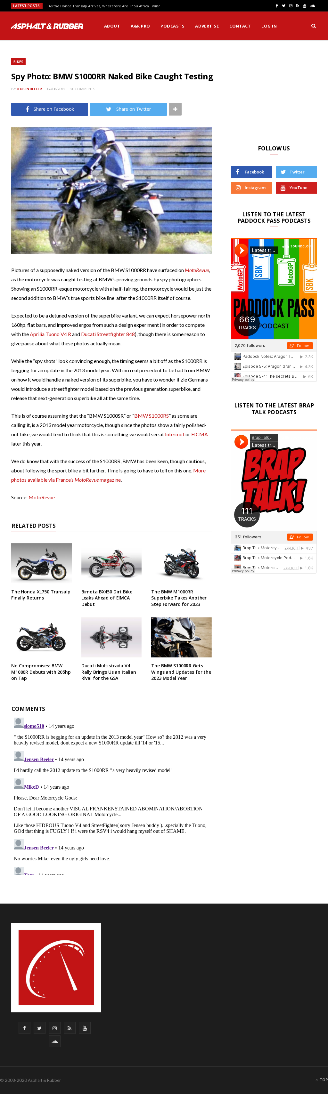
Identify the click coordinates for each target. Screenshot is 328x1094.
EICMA (199, 434)
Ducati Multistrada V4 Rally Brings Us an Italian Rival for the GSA (108, 672)
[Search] (314, 26)
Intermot (174, 434)
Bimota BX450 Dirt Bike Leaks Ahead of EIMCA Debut (106, 598)
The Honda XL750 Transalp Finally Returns (40, 595)
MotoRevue (197, 270)
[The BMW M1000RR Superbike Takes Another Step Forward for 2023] (181, 563)
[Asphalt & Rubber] (47, 26)
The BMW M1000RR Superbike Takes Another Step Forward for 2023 (179, 598)
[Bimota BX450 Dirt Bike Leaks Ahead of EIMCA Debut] (111, 563)
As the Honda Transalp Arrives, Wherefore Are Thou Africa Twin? (104, 6)
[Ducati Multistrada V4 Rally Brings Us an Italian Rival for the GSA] (111, 637)
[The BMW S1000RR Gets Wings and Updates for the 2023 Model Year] (181, 637)
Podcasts (172, 26)
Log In (269, 26)
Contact (240, 26)
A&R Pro (140, 26)
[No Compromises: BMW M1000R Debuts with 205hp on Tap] (41, 637)
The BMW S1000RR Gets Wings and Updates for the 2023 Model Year (181, 672)
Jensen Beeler (29, 89)
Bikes (18, 61)
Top (323, 1079)
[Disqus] (111, 795)
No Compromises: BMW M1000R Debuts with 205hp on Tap (41, 672)
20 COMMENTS (82, 89)
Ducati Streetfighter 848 (108, 334)
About (112, 26)
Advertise (207, 26)
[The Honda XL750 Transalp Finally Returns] (41, 563)
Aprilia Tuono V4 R (50, 334)
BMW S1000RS (151, 416)
